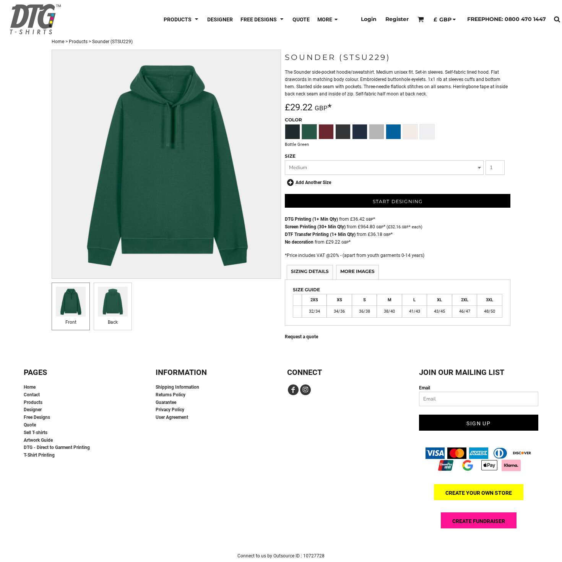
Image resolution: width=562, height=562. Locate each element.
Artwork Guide (38, 440)
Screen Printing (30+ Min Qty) (315, 226)
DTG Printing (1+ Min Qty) (311, 219)
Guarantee (166, 402)
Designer (33, 409)
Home (58, 41)
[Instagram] (305, 389)
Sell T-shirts (35, 432)
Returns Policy (170, 394)
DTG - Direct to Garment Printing (57, 447)
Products (78, 41)
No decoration (299, 242)
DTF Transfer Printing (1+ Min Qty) (320, 234)
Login (369, 19)
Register (397, 19)
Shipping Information (177, 387)
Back (113, 322)
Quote (30, 425)
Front (70, 322)
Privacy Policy (170, 409)
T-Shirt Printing (39, 455)
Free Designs (37, 417)
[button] (181, 19)
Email (424, 388)
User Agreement (172, 417)
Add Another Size (313, 182)
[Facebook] (293, 389)
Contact (32, 394)
